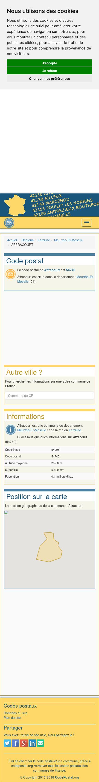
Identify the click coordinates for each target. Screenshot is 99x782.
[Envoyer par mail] (40, 742)
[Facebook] (15, 742)
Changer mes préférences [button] (49, 78)
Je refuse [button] (49, 71)
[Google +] (24, 742)
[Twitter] (7, 742)
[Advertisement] (49, 141)
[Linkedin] (32, 742)
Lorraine (44, 240)
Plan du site (12, 717)
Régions (28, 240)
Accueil (12, 240)
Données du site (15, 713)
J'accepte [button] (49, 63)
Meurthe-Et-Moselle (68, 240)
